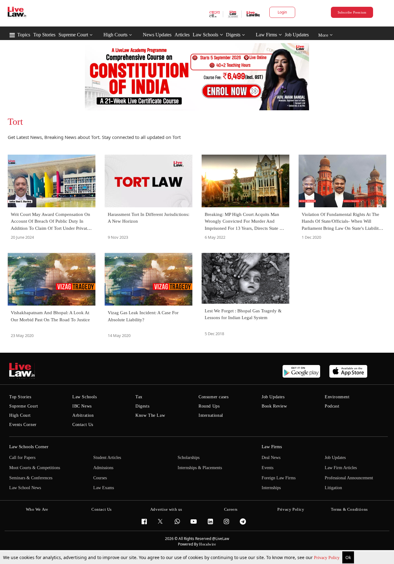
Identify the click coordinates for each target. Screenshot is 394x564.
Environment (337, 397)
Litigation (333, 487)
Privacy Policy (327, 557)
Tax (139, 397)
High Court (20, 415)
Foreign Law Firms (279, 478)
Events (267, 467)
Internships (271, 487)
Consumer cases (213, 397)
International (211, 415)
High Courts (115, 34)
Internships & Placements (200, 467)
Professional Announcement (349, 478)
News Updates (157, 34)
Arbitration (83, 415)
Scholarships (188, 457)
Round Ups (209, 406)
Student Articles (107, 457)
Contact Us (82, 424)
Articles (182, 34)
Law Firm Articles (341, 467)
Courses (100, 478)
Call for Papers (22, 457)
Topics (23, 34)
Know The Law (150, 415)
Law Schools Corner (28, 446)
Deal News (271, 457)
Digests (233, 34)
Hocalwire (207, 544)
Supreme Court (73, 34)
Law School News (25, 487)
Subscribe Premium (352, 12)
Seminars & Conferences (30, 478)
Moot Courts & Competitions (34, 467)
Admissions (103, 467)
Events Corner (23, 424)
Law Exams (103, 487)
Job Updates (297, 34)
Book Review (274, 406)
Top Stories (44, 34)
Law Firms (266, 34)
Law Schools (205, 34)
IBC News (82, 406)
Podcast (332, 406)
